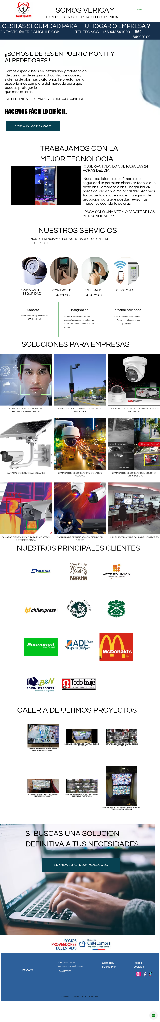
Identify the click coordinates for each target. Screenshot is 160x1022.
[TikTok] (150, 974)
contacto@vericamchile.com (70, 966)
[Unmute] (18, 201)
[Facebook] (144, 974)
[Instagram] (138, 974)
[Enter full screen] (77, 201)
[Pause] (14, 201)
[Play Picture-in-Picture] (73, 201)
